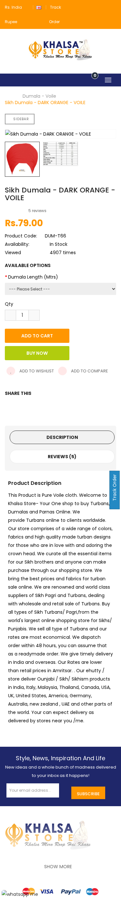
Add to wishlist (36, 371)
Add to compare (89, 371)
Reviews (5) (62, 456)
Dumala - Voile (39, 96)
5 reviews (37, 210)
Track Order (114, 488)
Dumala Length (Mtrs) (33, 277)
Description (62, 437)
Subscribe (88, 794)
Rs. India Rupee (13, 14)
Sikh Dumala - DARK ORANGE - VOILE (45, 102)
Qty (9, 304)
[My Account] (112, 7)
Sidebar (21, 119)
